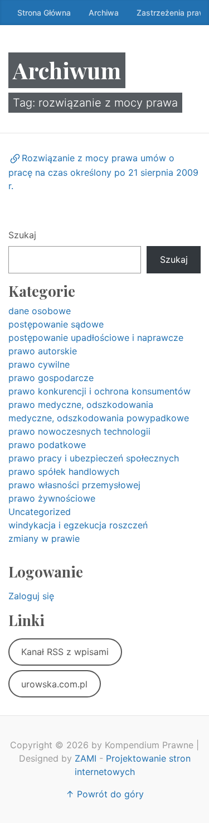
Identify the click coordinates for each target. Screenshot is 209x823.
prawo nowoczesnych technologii (79, 431)
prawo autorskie (42, 351)
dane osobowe (39, 310)
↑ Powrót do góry (105, 794)
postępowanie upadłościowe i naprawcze (95, 337)
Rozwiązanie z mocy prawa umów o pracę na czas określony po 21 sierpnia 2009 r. (103, 171)
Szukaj (22, 234)
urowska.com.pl (54, 684)
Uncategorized (39, 511)
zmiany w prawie (44, 538)
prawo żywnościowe (51, 498)
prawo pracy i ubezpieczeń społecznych (93, 458)
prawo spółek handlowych (63, 471)
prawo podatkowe (47, 444)
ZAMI (85, 758)
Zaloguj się (31, 595)
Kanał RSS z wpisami (65, 651)
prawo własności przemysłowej (74, 484)
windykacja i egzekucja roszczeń (78, 525)
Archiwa (104, 12)
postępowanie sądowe (56, 324)
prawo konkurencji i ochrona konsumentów (99, 391)
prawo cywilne (39, 364)
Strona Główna (44, 12)
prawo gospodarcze (51, 377)
